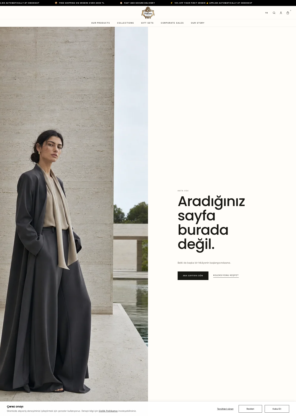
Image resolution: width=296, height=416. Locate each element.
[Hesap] (281, 12)
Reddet (250, 408)
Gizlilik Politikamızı (108, 411)
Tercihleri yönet (225, 408)
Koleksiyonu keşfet (226, 275)
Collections (125, 23)
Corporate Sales (172, 23)
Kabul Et (277, 408)
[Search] (274, 12)
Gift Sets (147, 23)
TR (266, 13)
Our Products (100, 23)
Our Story (198, 23)
